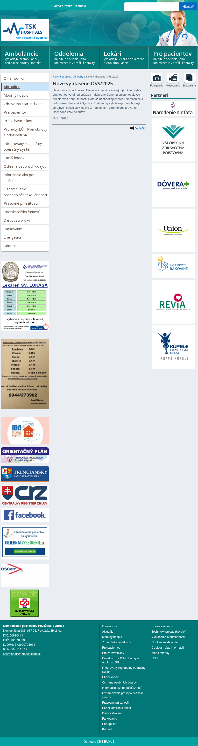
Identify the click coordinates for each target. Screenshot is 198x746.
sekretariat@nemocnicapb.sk (22, 654)
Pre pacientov (15, 112)
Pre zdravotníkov (18, 120)
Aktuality (12, 86)
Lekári (124, 57)
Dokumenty (190, 85)
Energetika (12, 237)
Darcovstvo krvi (17, 220)
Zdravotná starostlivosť (23, 103)
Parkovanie (13, 228)
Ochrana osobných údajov (25, 166)
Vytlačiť (140, 128)
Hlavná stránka (61, 6)
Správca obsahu (162, 626)
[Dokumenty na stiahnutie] (190, 78)
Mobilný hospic (16, 95)
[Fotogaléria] (157, 78)
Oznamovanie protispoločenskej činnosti (25, 191)
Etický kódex (14, 157)
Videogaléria (173, 85)
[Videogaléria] (173, 78)
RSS (155, 658)
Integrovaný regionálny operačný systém (23, 146)
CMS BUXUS (105, 741)
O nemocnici (14, 78)
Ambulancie (23, 57)
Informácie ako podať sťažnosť (21, 177)
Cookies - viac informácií (168, 647)
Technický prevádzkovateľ (168, 631)
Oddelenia (74, 57)
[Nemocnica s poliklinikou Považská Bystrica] (25, 30)
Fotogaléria (156, 85)
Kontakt (80, 6)
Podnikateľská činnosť (21, 211)
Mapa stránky (160, 653)
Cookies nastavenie (165, 642)
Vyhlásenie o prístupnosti (168, 637)
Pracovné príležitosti (21, 203)
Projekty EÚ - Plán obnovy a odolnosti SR (25, 132)
